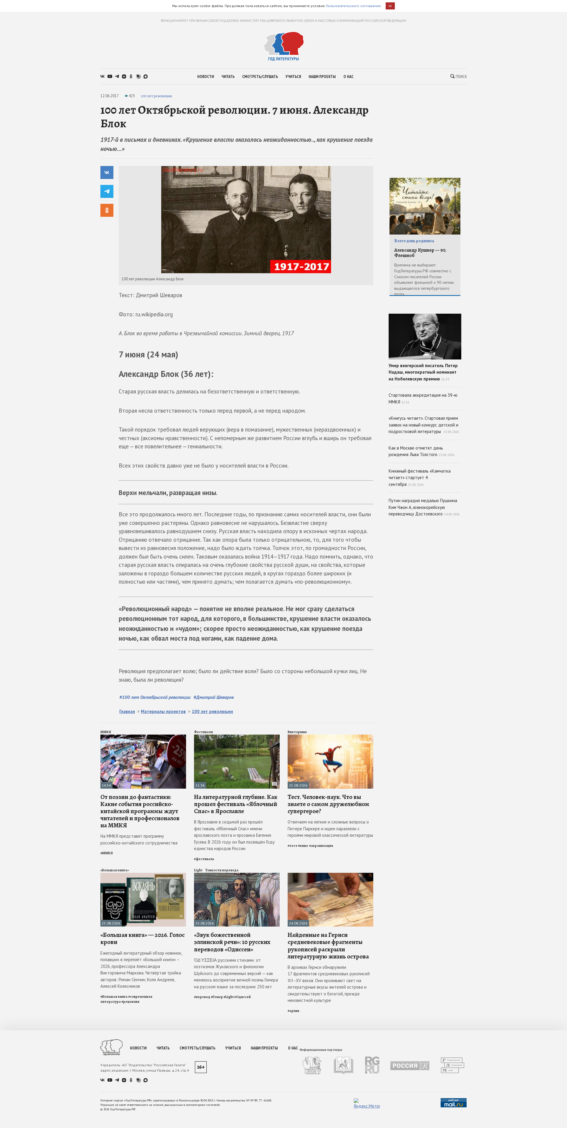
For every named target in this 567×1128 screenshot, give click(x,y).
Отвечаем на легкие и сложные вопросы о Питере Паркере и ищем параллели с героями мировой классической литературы (330, 828)
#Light (229, 996)
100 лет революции (156, 95)
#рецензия (130, 1001)
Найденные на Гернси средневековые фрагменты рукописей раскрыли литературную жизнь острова (328, 945)
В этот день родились (414, 241)
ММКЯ (105, 732)
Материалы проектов (163, 711)
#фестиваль (204, 859)
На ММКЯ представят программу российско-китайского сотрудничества (138, 839)
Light (198, 870)
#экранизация (321, 845)
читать (227, 76)
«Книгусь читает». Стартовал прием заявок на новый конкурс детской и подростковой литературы (424, 424)
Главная (127, 711)
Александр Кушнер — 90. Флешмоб (420, 253)
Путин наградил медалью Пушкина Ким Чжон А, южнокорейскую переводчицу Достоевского (424, 507)
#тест (292, 845)
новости (205, 76)
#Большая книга (114, 996)
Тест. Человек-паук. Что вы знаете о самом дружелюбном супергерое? (328, 804)
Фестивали (203, 732)
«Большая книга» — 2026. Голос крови (142, 938)
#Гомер (217, 996)
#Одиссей (242, 996)
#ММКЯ (106, 853)
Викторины (297, 732)
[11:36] (237, 737)
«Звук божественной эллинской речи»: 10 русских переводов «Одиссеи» (232, 942)
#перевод (202, 996)
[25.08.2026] (330, 737)
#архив (293, 1010)
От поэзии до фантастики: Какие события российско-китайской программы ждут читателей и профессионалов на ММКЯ (140, 811)
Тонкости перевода (222, 870)
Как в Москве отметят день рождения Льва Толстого (421, 451)
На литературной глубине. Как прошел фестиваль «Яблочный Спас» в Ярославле (235, 804)
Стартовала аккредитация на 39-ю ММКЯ (423, 398)
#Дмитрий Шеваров (213, 697)
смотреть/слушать (260, 76)
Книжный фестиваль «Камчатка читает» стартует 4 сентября (420, 477)
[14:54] (143, 737)
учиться (293, 76)
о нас (348, 76)
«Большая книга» (114, 870)
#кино (303, 845)
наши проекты (322, 76)
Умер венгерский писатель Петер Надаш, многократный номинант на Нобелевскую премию (423, 372)
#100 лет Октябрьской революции (154, 697)
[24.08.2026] (330, 875)
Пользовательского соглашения (353, 6)
